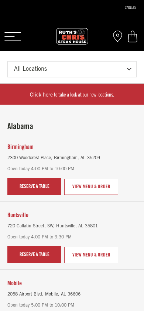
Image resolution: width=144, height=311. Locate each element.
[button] (12, 36)
